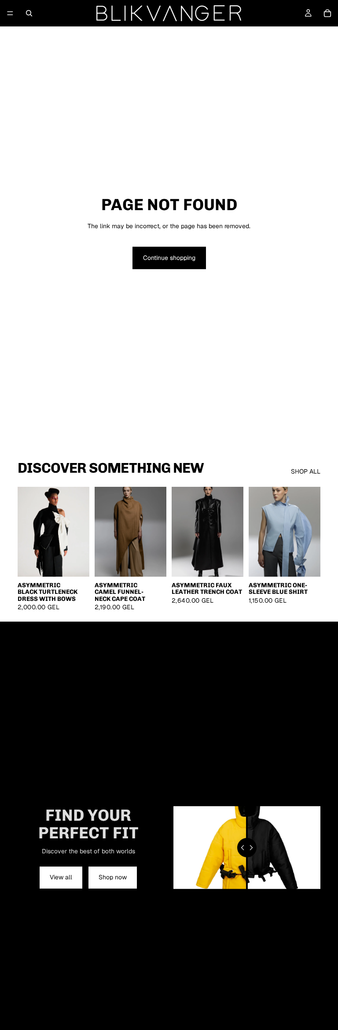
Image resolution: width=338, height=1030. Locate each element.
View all (61, 877)
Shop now (113, 877)
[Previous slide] (27, 531)
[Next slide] (79, 531)
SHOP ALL (305, 471)
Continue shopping (169, 258)
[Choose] (76, 563)
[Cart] (327, 13)
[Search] (29, 13)
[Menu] (10, 13)
